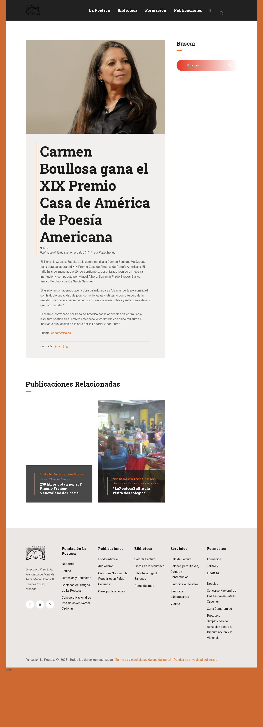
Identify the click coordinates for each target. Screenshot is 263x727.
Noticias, (79, 474)
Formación (214, 559)
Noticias (44, 248)
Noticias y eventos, (50, 479)
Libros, (70, 474)
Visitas (175, 604)
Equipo (66, 571)
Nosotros (68, 564)
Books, (130, 478)
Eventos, (139, 478)
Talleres (212, 566)
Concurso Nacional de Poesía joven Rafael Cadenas (112, 578)
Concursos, (60, 474)
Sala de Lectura (144, 559)
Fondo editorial (108, 559)
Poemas (65, 479)
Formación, (150, 478)
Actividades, (47, 474)
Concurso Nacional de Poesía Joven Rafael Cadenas (76, 603)
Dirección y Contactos (76, 578)
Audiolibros (106, 566)
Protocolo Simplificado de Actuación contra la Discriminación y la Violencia (219, 626)
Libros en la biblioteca (149, 566)
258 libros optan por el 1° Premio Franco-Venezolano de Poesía (61, 488)
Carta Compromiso (219, 609)
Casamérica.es (61, 333)
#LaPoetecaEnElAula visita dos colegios (131, 490)
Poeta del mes (144, 586)
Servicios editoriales (185, 584)
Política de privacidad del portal (195, 660)
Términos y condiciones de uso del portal (143, 660)
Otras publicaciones (111, 591)
